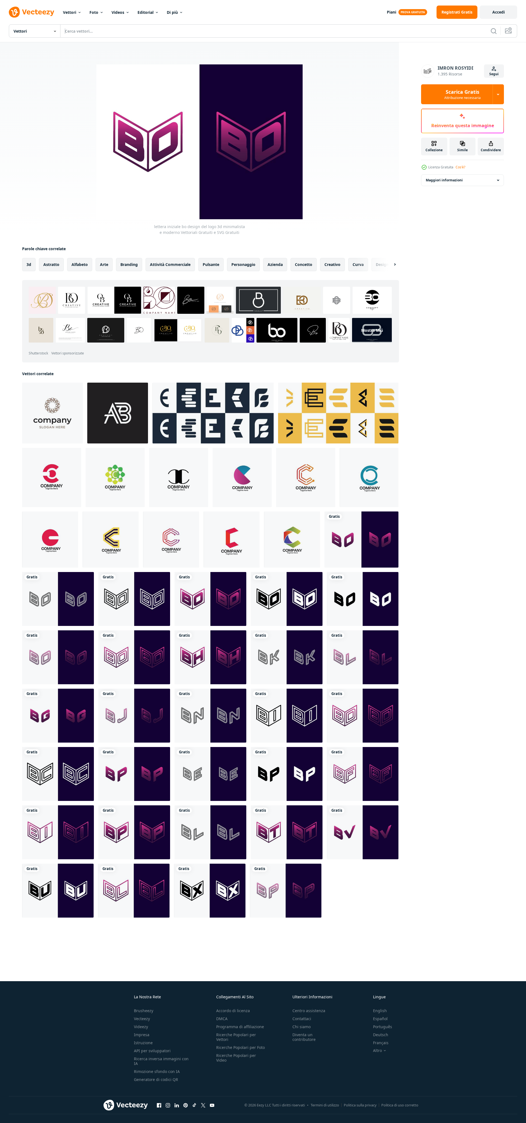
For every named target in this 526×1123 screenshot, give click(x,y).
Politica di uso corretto (399, 1105)
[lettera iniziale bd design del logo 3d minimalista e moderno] (362, 716)
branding (129, 264)
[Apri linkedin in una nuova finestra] (177, 1105)
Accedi (498, 12)
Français (380, 1042)
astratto (51, 264)
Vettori (69, 12)
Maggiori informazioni (444, 180)
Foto (93, 12)
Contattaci (301, 1018)
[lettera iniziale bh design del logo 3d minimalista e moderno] (210, 657)
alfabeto (80, 264)
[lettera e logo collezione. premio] (213, 413)
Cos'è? (460, 167)
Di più (172, 12)
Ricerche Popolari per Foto (240, 1047)
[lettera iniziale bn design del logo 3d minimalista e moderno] (210, 716)
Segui (494, 74)
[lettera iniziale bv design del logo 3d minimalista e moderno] (362, 832)
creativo (332, 264)
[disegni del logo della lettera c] (51, 477)
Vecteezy (142, 1018)
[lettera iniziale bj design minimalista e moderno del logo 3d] (134, 716)
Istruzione (143, 1042)
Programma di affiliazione (240, 1026)
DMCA (222, 1018)
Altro (377, 1050)
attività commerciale (170, 264)
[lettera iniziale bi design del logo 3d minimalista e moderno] (287, 716)
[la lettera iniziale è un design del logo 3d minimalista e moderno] (210, 774)
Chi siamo (301, 1026)
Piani (391, 12)
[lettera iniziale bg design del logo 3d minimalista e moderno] (58, 716)
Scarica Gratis (462, 94)
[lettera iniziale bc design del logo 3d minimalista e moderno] (58, 774)
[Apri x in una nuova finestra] (203, 1105)
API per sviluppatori (152, 1050)
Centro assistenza (308, 1010)
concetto (303, 264)
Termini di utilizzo (325, 1105)
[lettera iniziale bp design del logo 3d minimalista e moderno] (134, 774)
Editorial (146, 12)
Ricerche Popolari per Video (236, 1058)
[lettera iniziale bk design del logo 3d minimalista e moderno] (287, 657)
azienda (275, 264)
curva (358, 264)
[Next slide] (390, 264)
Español (380, 1018)
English (380, 1010)
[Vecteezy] (31, 12)
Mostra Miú (372, 330)
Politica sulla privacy (360, 1105)
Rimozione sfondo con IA (157, 1071)
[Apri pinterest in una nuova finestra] (185, 1105)
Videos (118, 12)
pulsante (211, 264)
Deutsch (380, 1034)
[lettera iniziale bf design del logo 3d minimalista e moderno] (362, 774)
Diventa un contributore (304, 1037)
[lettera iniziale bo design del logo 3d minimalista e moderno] (361, 539)
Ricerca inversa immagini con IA (161, 1061)
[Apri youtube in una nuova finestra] (212, 1105)
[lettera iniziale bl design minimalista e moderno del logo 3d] (362, 657)
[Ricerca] (493, 31)
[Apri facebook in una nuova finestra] (159, 1105)
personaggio (243, 264)
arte (104, 264)
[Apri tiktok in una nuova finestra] (194, 1105)
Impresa (141, 1034)
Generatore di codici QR (156, 1079)
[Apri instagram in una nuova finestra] (168, 1105)
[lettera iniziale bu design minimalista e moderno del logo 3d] (58, 891)
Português (382, 1026)
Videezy (141, 1026)
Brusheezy (143, 1010)
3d (29, 264)
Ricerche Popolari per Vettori (236, 1037)
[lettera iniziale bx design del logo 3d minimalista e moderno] (209, 891)
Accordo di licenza (233, 1010)
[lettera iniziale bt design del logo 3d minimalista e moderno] (287, 832)
